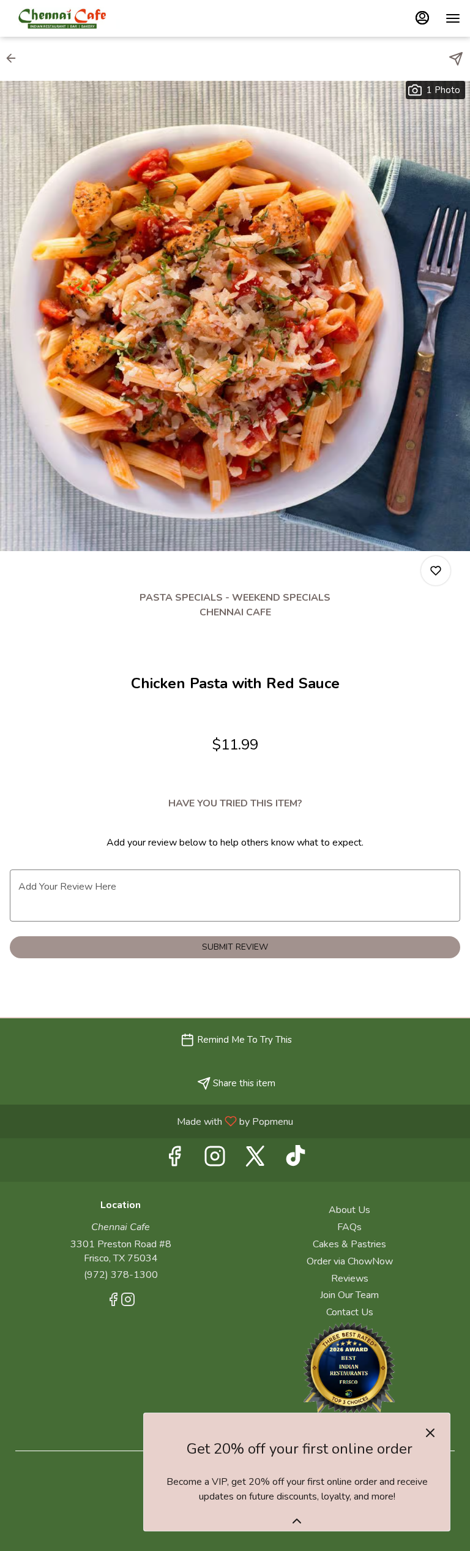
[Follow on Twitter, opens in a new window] (255, 1160)
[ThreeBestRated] (349, 1367)
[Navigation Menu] (452, 18)
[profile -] (422, 17)
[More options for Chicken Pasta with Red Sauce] (435, 570)
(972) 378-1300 (121, 1275)
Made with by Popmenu (151, 1121)
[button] (14, 58)
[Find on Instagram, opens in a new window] (215, 1160)
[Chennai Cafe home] (65, 18)
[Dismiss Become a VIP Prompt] (430, 1433)
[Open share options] (456, 59)
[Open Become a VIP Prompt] (296, 1521)
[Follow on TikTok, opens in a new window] (296, 1160)
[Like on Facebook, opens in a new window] (174, 1160)
